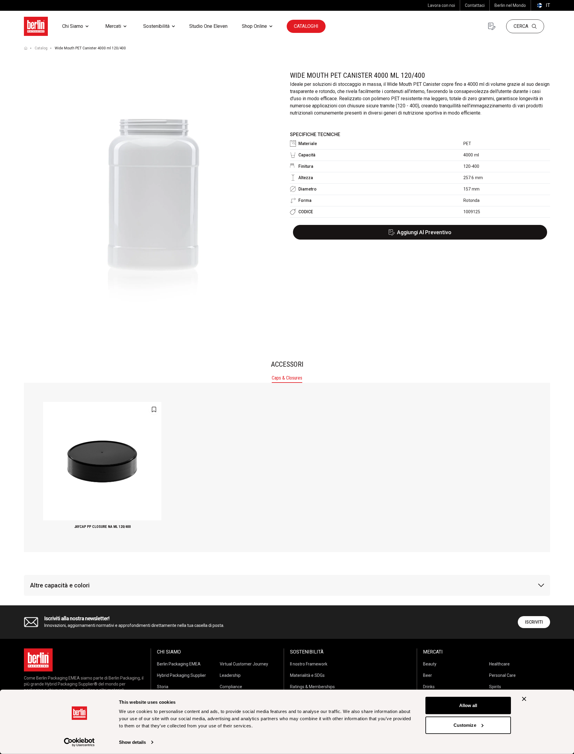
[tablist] (287, 378)
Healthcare (499, 664)
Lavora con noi (441, 5)
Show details (132, 742)
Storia (162, 686)
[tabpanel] (287, 467)
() (543, 5)
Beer (427, 675)
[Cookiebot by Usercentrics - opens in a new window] (79, 742)
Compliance (231, 686)
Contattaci (475, 5)
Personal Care (502, 675)
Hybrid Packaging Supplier (181, 675)
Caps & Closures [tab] (287, 378)
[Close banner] (524, 699)
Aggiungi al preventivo (424, 232)
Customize (465, 724)
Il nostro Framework (308, 664)
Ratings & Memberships (312, 686)
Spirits (495, 686)
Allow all (468, 705)
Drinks (429, 686)
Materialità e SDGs (307, 675)
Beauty (429, 664)
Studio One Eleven (208, 26)
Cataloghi (306, 26)
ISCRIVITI (534, 622)
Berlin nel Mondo (510, 5)
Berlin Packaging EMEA (179, 664)
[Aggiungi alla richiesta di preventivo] (154, 409)
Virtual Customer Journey (244, 664)
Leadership (230, 675)
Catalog (41, 48)
